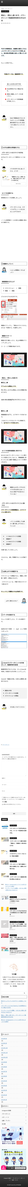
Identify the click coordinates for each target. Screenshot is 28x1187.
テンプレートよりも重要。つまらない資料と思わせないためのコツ (18, 926)
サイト (3, 791)
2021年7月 (4, 1071)
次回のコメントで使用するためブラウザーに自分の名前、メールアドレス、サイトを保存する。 (13, 798)
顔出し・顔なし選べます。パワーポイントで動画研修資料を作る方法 (18, 939)
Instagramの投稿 (7, 1178)
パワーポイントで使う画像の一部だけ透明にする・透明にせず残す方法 (18, 866)
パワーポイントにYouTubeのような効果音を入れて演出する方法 (18, 912)
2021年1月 (4, 1100)
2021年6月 (4, 1076)
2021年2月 (4, 1095)
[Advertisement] (14, 36)
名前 (3, 778)
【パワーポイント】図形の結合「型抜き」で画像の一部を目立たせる (18, 843)
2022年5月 (4, 1038)
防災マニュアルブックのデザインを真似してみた (18, 900)
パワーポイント (6, 744)
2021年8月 (4, 1067)
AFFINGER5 (18, 1185)
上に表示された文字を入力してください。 (12, 804)
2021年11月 (4, 1053)
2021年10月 (4, 1057)
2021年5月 (4, 1081)
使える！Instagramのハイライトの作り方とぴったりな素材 (18, 951)
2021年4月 (4, 1085)
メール (4, 784)
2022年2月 (4, 1043)
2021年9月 (4, 1062)
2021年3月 (4, 1090)
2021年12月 (4, 1048)
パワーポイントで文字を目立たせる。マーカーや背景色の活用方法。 (18, 830)
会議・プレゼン (15, 1180)
